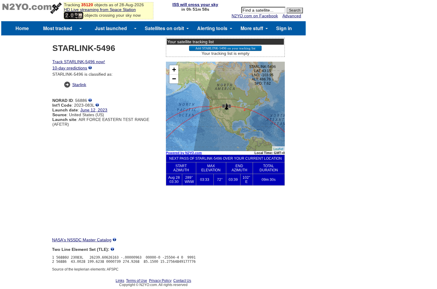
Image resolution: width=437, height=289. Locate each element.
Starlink (79, 84)
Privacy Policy (160, 281)
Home (22, 28)
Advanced (291, 15)
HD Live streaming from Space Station (100, 9)
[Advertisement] (225, 216)
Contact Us (182, 281)
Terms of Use (136, 281)
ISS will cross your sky (195, 4)
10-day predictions (69, 68)
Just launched (111, 28)
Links (120, 281)
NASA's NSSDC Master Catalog (81, 239)
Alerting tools (212, 28)
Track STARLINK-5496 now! (78, 61)
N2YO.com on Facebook (255, 15)
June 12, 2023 (93, 110)
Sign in (284, 28)
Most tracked (57, 28)
